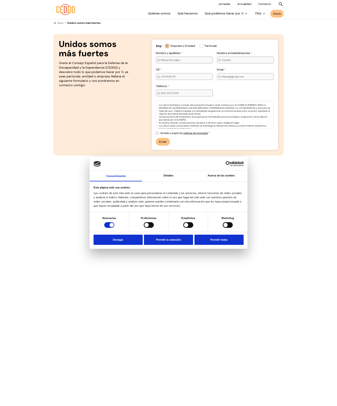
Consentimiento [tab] (116, 176)
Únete (277, 13)
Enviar (163, 142)
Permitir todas (219, 239)
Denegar (118, 239)
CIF (158, 69)
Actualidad (244, 4)
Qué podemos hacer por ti (224, 13)
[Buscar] (281, 4)
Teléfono (162, 86)
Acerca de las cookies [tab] (221, 175)
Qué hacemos (187, 13)
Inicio (61, 22)
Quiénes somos (159, 13)
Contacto (264, 4)
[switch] (149, 225)
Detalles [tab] (169, 175)
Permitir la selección (168, 239)
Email (220, 69)
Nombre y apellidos (168, 53)
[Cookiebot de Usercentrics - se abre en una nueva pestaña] (228, 163)
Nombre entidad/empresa (234, 53)
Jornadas (224, 4)
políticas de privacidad (195, 133)
